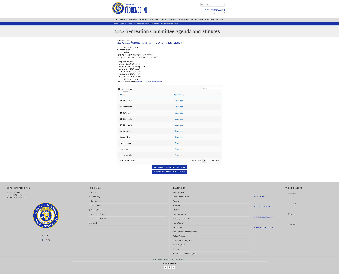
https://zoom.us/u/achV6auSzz (149, 81)
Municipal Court (179, 214)
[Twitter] (49, 240)
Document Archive (98, 218)
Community (95, 197)
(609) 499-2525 (220, 10)
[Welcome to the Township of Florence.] (129, 3)
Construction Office (181, 197)
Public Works (178, 223)
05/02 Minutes (126, 125)
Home (93, 192)
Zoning (176, 249)
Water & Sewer (179, 245)
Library (176, 210)
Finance (176, 201)
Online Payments (180, 236)
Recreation (177, 227)
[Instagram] (46, 240)
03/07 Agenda (126, 155)
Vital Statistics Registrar (182, 240)
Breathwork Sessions (262, 207)
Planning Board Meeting (263, 227)
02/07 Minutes (126, 143)
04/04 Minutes (126, 137)
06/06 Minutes (126, 100)
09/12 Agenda (125, 113)
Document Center (97, 214)
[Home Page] (116, 20)
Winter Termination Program (184, 253)
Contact (93, 223)
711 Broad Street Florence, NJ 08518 (14, 194)
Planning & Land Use (181, 218)
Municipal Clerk (179, 192)
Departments (95, 205)
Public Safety (95, 210)
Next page (215, 160)
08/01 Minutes (126, 106)
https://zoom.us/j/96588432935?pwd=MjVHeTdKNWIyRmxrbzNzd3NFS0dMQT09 (150, 43)
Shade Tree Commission (263, 217)
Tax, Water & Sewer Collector (185, 232)
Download (178, 94)
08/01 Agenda (126, 119)
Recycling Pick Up (261, 196)
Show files (125, 89)
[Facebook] (42, 240)
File (121, 94)
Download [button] (179, 100)
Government (95, 201)
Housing (176, 205)
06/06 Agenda (126, 131)
